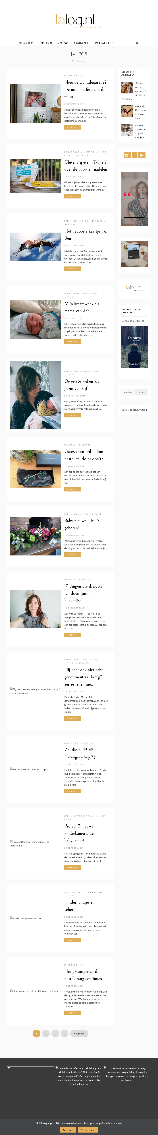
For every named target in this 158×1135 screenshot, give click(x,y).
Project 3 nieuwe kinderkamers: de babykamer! (79, 833)
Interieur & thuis (74, 75)
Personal (84, 445)
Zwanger (70, 224)
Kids (76, 293)
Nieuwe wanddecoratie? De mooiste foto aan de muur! (85, 90)
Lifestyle (63, 43)
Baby (67, 221)
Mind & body (26, 43)
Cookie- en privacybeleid (134, 409)
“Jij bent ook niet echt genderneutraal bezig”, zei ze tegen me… (83, 677)
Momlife (97, 221)
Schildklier (81, 155)
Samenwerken (103, 43)
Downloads (81, 43)
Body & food (71, 152)
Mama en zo (46, 43)
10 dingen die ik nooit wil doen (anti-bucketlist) (83, 593)
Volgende (79, 1033)
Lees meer (72, 127)
